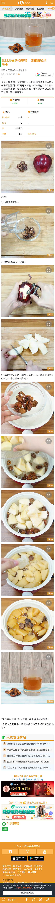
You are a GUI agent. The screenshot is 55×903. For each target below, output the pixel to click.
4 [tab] (33, 14)
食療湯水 (22, 70)
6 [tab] (29, 17)
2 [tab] (25, 14)
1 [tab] (21, 14)
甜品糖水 (41, 8)
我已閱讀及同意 (27, 892)
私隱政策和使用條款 (24, 887)
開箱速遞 (38, 866)
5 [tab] (25, 17)
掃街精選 (7, 869)
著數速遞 (7, 866)
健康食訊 (28, 866)
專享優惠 (32, 872)
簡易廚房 (6, 8)
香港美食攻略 (9, 872)
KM (19, 74)
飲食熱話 (17, 866)
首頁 (3, 70)
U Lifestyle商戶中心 (12, 875)
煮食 (5, 829)
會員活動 (21, 872)
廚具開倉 (30, 8)
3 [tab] (29, 14)
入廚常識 (19, 8)
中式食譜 (28, 869)
